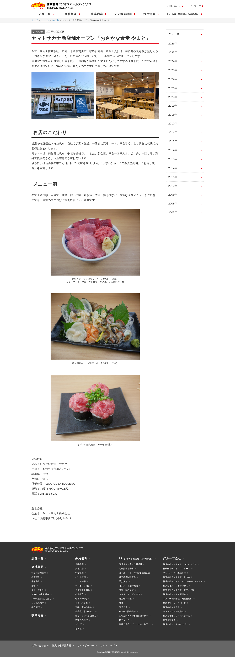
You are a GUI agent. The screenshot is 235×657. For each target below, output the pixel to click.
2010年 (172, 186)
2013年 (172, 159)
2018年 (172, 114)
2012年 (172, 168)
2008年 (172, 203)
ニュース (45, 20)
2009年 (172, 194)
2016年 (172, 132)
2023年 (172, 70)
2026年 (172, 43)
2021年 (172, 88)
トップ (34, 20)
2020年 (172, 97)
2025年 (55, 20)
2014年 (172, 150)
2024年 (172, 61)
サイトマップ (194, 6)
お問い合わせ (174, 6)
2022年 (172, 79)
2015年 (172, 141)
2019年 (172, 105)
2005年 (172, 212)
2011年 (172, 177)
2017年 (172, 123)
